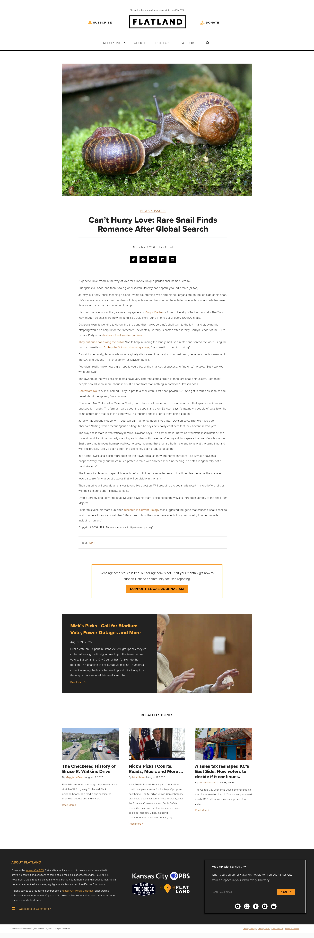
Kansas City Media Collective (78, 890)
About (139, 43)
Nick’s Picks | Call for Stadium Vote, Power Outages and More (105, 629)
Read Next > (78, 682)
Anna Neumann (207, 782)
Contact (163, 43)
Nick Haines (139, 777)
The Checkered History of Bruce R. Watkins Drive (89, 769)
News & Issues (153, 210)
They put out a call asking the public (101, 342)
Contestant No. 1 (88, 391)
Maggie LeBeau (74, 777)
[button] (125, 43)
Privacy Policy (264, 928)
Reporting (112, 43)
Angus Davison (155, 312)
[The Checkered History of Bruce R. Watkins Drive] (90, 744)
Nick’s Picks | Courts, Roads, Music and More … (156, 769)
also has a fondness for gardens (122, 335)
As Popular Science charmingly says (126, 347)
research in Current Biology (141, 510)
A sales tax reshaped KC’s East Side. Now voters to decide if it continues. (222, 771)
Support (188, 43)
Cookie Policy (277, 928)
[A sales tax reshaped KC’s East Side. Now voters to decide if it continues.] (223, 744)
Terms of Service (292, 928)
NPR (92, 542)
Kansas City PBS (35, 870)
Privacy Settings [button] (250, 928)
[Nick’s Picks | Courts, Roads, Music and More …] (157, 744)
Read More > (69, 805)
